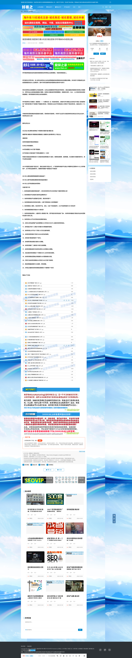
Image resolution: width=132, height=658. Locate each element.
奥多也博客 (93, 171)
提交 (80, 629)
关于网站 (64, 648)
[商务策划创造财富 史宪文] (35, 557)
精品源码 (29, 646)
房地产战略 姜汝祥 (73, 596)
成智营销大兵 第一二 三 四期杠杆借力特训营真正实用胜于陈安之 (55, 539)
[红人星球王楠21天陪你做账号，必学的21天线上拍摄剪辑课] (93, 106)
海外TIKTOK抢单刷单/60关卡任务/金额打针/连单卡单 (94, 161)
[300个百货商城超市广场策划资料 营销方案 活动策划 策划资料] (55, 499)
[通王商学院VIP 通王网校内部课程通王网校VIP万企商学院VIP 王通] (55, 586)
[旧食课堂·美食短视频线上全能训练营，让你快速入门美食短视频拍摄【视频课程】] (93, 114)
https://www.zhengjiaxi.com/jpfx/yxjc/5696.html (58, 455)
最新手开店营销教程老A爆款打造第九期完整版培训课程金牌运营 (35, 597)
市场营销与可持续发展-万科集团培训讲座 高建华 (35, 510)
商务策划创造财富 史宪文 (35, 568)
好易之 (24, 43)
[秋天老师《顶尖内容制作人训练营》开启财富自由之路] (93, 101)
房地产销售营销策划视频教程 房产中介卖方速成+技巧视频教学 (74, 568)
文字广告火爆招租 (33, 32)
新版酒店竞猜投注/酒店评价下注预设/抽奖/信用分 (104, 161)
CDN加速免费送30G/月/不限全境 (75, 32)
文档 (74, 7)
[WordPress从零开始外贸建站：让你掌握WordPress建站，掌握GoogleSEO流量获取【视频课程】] (93, 89)
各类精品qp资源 (54, 35)
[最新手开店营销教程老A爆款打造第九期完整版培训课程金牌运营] (35, 586)
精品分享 (58, 7)
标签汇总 (70, 648)
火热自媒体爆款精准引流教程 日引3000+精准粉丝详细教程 (35, 539)
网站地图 (86, 648)
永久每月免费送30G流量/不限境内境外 (53, 32)
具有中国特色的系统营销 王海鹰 (74, 539)
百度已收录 (82, 451)
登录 (106, 7)
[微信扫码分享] (57, 655)
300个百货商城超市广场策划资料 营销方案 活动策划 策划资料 (55, 510)
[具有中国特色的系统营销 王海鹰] (75, 528)
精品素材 (67, 7)
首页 (22, 11)
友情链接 (80, 648)
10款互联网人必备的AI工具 (96, 65)
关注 (97, 53)
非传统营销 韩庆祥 (73, 509)
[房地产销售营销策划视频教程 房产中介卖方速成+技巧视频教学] (75, 557)
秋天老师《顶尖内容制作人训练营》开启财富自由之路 (103, 101)
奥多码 (91, 179)
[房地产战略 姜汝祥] (75, 586)
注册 (110, 7)
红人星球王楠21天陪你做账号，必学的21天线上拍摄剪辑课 (104, 108)
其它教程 (27, 464)
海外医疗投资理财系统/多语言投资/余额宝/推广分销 (94, 147)
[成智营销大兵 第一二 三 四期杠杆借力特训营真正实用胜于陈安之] (55, 528)
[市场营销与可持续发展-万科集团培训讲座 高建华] (35, 499)
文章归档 (75, 648)
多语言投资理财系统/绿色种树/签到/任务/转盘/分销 (105, 147)
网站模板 (41, 7)
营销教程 (41, 43)
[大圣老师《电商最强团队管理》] (93, 95)
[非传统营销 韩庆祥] (75, 499)
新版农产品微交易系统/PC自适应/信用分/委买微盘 (105, 133)
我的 (79, 7)
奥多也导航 (93, 174)
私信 (104, 53)
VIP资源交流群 (24, 650)
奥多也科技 (93, 176)
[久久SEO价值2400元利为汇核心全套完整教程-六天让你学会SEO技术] (55, 557)
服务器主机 (91, 648)
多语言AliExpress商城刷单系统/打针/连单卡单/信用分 (94, 129)
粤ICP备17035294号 (46, 648)
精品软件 (49, 7)
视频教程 (51, 464)
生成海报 (52, 656)
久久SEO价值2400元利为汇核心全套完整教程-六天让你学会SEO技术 (55, 568)
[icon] (100, 649)
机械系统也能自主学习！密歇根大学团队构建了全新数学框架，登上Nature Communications (99, 70)
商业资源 (23, 646)
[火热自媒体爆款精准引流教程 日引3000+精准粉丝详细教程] (35, 528)
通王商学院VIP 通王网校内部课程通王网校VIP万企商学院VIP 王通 (55, 597)
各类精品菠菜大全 (33, 35)
